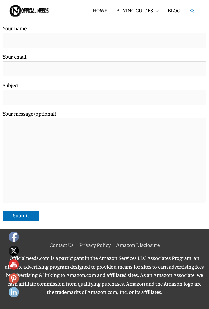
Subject (11, 86)
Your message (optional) (29, 114)
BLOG (174, 11)
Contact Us (62, 245)
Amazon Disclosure (138, 245)
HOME (100, 11)
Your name (15, 29)
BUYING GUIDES (134, 11)
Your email (15, 57)
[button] (192, 11)
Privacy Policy (95, 245)
